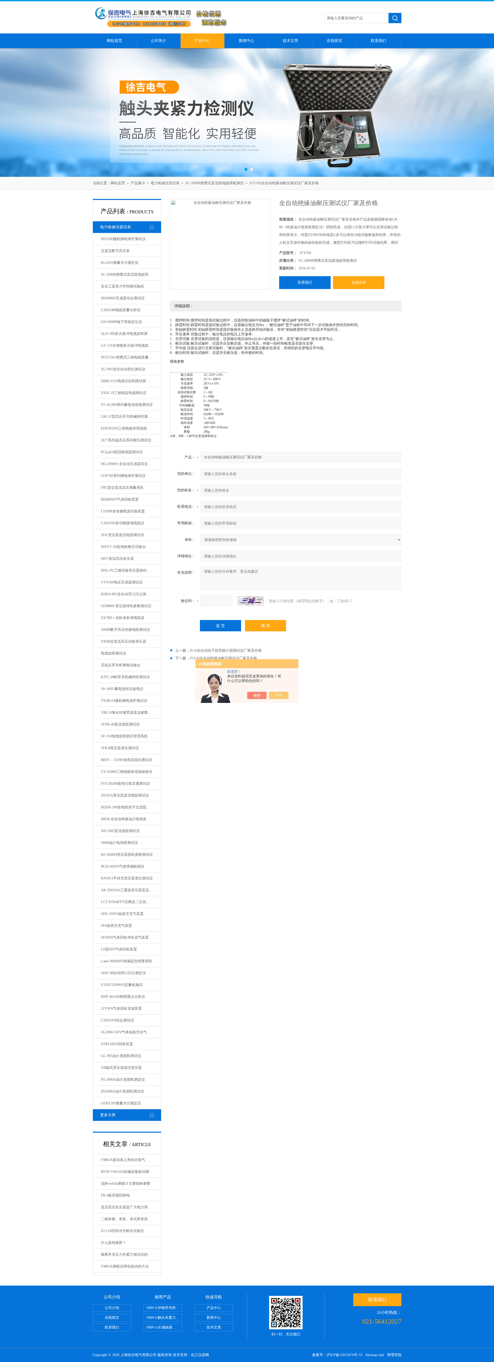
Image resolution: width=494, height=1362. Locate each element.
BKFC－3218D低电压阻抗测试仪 (126, 760)
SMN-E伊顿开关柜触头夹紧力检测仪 (164, 1308)
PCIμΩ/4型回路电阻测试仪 (122, 452)
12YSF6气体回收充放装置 (121, 1008)
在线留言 (334, 41)
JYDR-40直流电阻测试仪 (120, 724)
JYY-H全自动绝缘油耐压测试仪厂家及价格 (223, 658)
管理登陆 (394, 1355)
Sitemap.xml (374, 1355)
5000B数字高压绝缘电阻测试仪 (125, 630)
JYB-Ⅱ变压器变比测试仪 (120, 748)
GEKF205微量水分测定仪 (121, 1103)
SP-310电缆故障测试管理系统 (124, 736)
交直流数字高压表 (115, 251)
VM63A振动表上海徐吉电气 (123, 1160)
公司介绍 (112, 1308)
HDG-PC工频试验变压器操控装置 (127, 570)
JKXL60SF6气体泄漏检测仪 (122, 866)
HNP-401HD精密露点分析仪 (123, 997)
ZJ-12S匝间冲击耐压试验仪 (122, 1231)
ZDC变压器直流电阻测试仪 (122, 535)
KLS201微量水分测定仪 (119, 263)
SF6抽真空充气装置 (116, 926)
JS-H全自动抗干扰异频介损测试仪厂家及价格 (226, 650)
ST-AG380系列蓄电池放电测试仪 (127, 405)
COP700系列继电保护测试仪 (123, 476)
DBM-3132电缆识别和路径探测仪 (127, 381)
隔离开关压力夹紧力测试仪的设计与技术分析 (131, 1254)
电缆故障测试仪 (113, 653)
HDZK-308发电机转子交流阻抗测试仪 (131, 807)
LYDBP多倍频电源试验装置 (123, 511)
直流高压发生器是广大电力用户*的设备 (131, 1207)
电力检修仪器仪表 (165, 183)
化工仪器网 (200, 1355)
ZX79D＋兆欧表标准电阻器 (122, 618)
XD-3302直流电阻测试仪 (120, 831)
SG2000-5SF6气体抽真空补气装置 (127, 1032)
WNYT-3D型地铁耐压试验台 (123, 547)
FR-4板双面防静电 (115, 1195)
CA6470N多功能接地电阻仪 (122, 523)
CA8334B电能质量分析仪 (120, 310)
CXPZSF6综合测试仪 (117, 1020)
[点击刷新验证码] (250, 601)
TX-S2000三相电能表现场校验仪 (126, 772)
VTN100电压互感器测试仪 (122, 582)
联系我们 (378, 41)
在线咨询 (358, 282)
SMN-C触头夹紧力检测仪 (164, 1318)
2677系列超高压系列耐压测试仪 (126, 440)
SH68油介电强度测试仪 (119, 843)
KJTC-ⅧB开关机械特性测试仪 (125, 677)
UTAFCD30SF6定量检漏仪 (122, 985)
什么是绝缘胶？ (113, 1243)
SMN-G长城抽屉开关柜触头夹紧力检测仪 (164, 1327)
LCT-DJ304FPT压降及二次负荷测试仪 (131, 902)
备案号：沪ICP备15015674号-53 (337, 1355)
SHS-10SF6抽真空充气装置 (122, 914)
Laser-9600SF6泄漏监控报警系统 (126, 961)
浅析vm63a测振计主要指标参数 (125, 1183)
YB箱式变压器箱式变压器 (121, 1068)
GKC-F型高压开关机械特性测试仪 (128, 416)
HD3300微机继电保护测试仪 (123, 239)
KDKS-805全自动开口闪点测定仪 (127, 594)
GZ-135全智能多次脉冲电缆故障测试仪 (131, 345)
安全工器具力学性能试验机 (122, 286)
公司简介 (158, 41)
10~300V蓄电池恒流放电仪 (122, 689)
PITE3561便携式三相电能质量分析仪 (130, 357)
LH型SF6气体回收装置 (119, 949)
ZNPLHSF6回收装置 (117, 1044)
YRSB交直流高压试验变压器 (123, 641)
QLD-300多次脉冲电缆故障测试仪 (128, 334)
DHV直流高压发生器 (117, 559)
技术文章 (290, 41)
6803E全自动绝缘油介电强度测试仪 (129, 819)
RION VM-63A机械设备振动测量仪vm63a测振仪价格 (131, 1172)
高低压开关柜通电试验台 (120, 665)
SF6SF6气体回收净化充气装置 (125, 937)
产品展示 (138, 183)
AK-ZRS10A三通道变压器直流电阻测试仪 (131, 890)
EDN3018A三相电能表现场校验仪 (127, 428)
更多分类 (108, 1115)
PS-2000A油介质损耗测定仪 (123, 1079)
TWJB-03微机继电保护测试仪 (124, 701)
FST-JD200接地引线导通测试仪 (125, 783)
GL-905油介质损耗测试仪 (121, 1056)
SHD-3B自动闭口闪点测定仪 (123, 973)
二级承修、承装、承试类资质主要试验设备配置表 (131, 1219)
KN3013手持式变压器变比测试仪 (127, 878)
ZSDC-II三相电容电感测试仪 (123, 393)
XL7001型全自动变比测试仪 (123, 369)
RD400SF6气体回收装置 (120, 499)
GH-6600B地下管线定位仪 (121, 322)
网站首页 (114, 41)
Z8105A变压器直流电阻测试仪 (125, 795)
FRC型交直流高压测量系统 (122, 488)
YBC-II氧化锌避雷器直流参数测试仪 (130, 712)
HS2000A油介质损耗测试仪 (122, 1091)
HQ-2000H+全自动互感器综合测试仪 (130, 464)
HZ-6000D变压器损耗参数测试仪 (127, 855)
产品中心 (202, 41)
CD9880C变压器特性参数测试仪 (126, 606)
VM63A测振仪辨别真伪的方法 (125, 1266)
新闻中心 (246, 41)
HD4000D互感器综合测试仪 (123, 298)
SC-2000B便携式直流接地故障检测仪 (214, 183)
